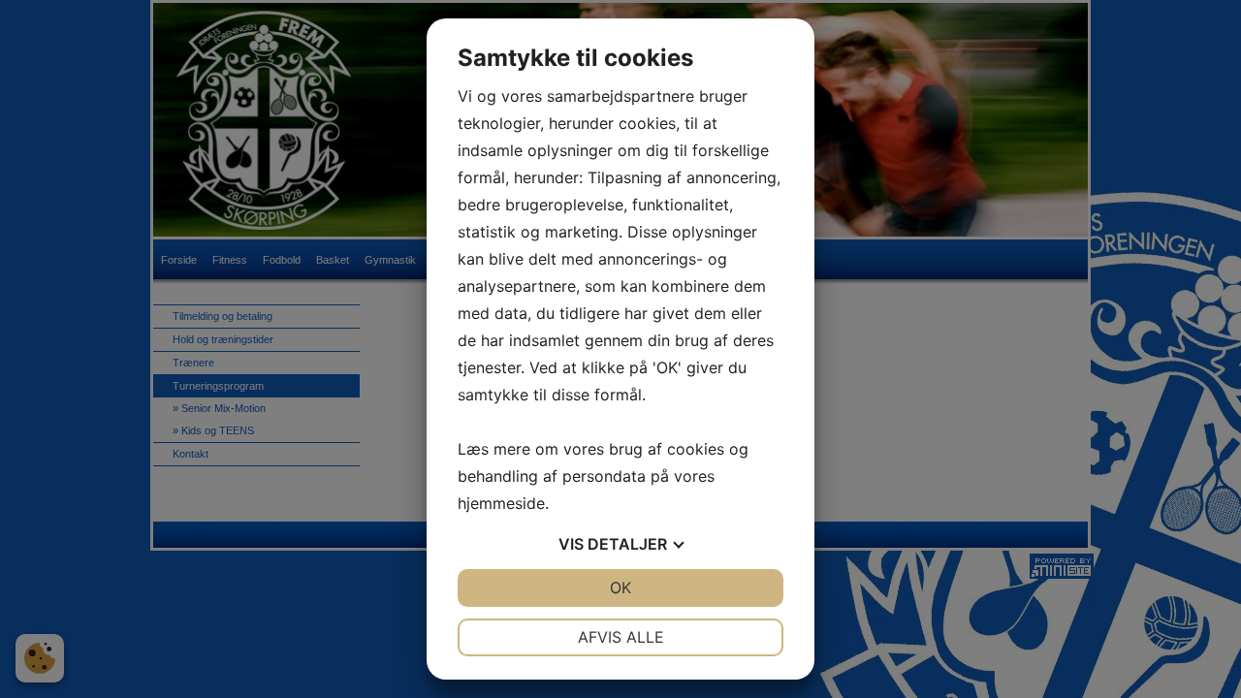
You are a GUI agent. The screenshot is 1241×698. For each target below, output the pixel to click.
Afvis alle (621, 637)
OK (620, 587)
